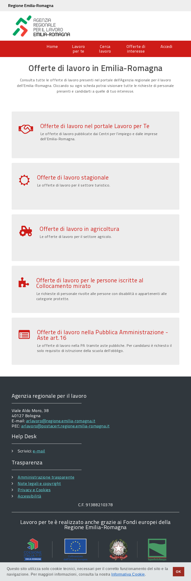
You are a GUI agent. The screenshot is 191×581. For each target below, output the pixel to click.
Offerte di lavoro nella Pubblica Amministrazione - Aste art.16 (102, 335)
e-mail (39, 451)
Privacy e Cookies (34, 490)
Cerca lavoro (105, 48)
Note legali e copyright (39, 483)
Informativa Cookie (128, 574)
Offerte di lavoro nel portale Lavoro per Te (95, 126)
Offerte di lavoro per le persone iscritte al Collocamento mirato (89, 283)
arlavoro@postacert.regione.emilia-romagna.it (65, 426)
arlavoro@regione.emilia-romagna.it (60, 421)
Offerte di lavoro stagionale (73, 177)
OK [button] (178, 572)
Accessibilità (29, 496)
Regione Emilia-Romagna (30, 5)
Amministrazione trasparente (46, 477)
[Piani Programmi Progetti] (95, 549)
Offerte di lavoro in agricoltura (79, 228)
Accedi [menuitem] (166, 46)
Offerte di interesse (135, 48)
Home (52, 46)
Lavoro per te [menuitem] (78, 48)
